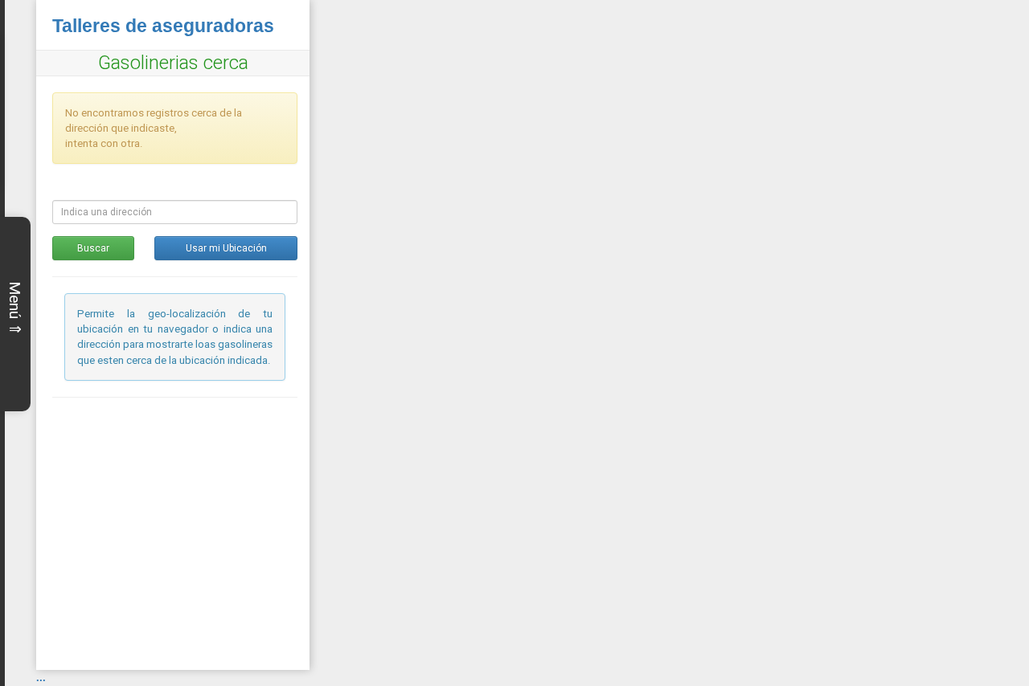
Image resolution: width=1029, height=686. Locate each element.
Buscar (93, 248)
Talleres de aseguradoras (163, 25)
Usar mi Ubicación (226, 248)
